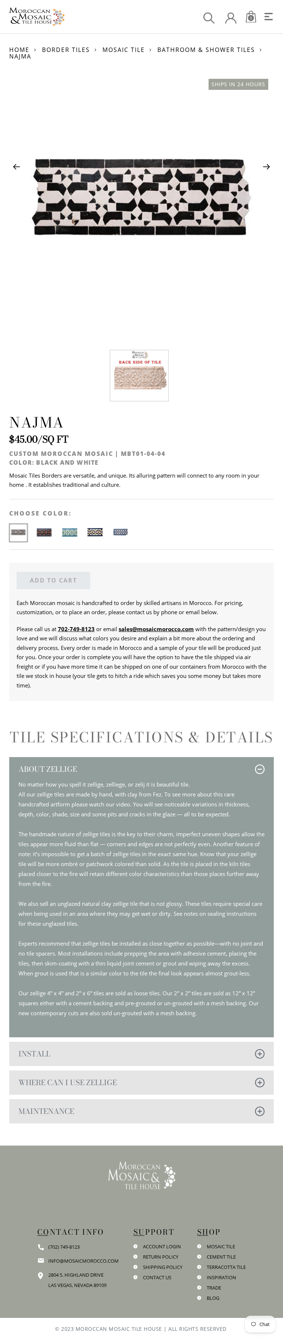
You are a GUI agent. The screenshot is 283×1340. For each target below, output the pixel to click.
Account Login (162, 1246)
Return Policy (160, 1256)
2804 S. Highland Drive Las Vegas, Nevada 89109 (77, 1280)
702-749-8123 (76, 629)
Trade (214, 1287)
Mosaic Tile (123, 50)
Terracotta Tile (226, 1267)
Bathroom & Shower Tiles (206, 50)
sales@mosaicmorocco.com (156, 629)
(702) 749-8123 (64, 1247)
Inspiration (221, 1277)
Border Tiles (66, 50)
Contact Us (157, 1277)
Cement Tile (221, 1256)
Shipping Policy (162, 1267)
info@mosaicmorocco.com (83, 1261)
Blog (213, 1298)
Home (19, 50)
